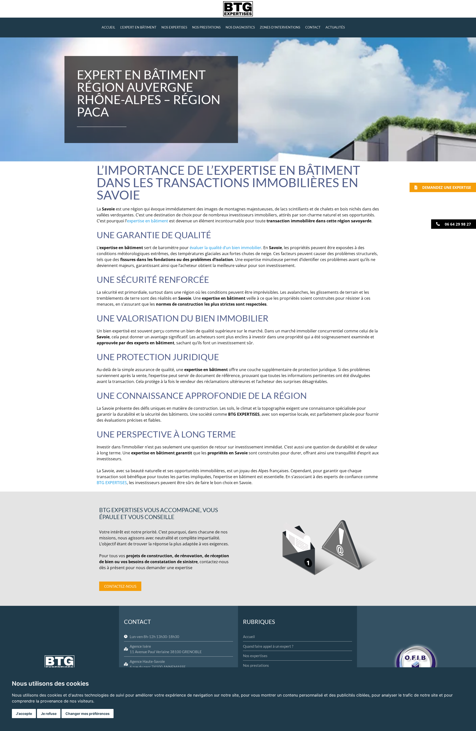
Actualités (335, 27)
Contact (313, 27)
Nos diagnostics (240, 27)
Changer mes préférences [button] (87, 713)
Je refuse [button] (49, 713)
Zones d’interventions (280, 27)
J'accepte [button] (24, 713)
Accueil (108, 27)
